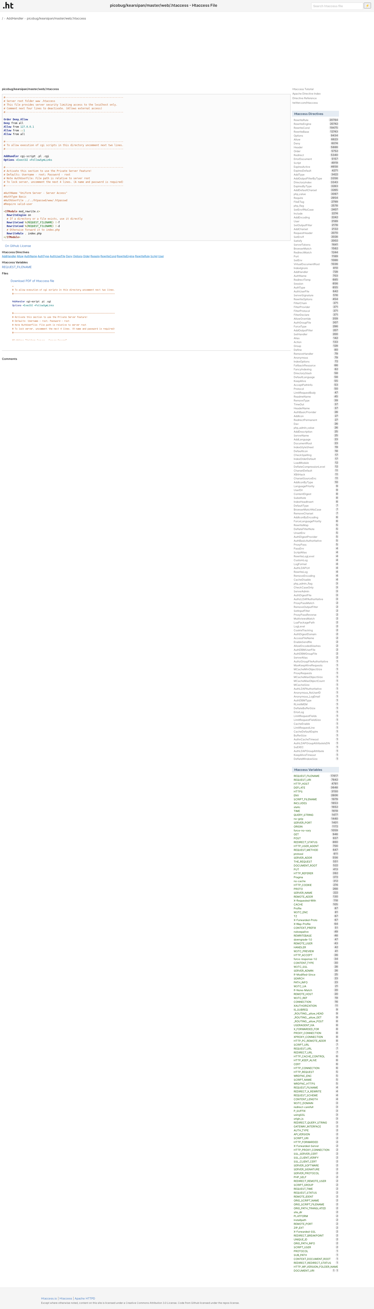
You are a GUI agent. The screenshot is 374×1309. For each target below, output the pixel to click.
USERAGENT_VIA (316, 1025)
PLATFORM (316, 1216)
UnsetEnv (316, 533)
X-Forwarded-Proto (316, 920)
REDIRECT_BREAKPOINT (316, 1235)
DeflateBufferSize (316, 708)
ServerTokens (316, 244)
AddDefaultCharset (316, 190)
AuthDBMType (316, 700)
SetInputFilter (316, 610)
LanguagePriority (316, 486)
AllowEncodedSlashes (316, 645)
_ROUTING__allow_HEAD (316, 1013)
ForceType (316, 326)
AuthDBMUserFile (316, 649)
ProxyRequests (316, 673)
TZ (316, 916)
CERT (316, 1064)
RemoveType (316, 400)
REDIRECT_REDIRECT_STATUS (316, 1262)
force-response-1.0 (316, 959)
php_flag (316, 205)
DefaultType (316, 505)
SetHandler (316, 334)
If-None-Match (316, 990)
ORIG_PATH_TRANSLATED (316, 1208)
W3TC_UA (316, 986)
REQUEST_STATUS (316, 1192)
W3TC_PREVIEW (316, 951)
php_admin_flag (316, 583)
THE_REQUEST (316, 861)
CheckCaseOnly (316, 587)
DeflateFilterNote (316, 529)
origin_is (316, 1118)
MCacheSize (316, 684)
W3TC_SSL (316, 966)
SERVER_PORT (316, 822)
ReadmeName (316, 396)
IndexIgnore (316, 268)
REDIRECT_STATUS (316, 842)
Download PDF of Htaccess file (32, 281)
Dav (316, 423)
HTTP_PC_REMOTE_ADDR (316, 1040)
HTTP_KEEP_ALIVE (316, 1060)
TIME (316, 811)
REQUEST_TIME (316, 1188)
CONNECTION (316, 1001)
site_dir (316, 1212)
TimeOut (316, 404)
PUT (316, 869)
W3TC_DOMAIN (316, 1103)
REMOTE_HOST (316, 994)
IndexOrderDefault (316, 458)
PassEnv (316, 548)
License (25, 246)
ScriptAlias (316, 552)
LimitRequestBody (316, 392)
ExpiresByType (316, 186)
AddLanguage (316, 439)
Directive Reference (304, 98)
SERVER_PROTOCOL (316, 1173)
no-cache (316, 881)
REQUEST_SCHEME (316, 1095)
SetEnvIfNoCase (316, 209)
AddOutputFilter (316, 330)
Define (316, 349)
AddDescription (316, 431)
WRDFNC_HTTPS (316, 1083)
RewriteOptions (316, 299)
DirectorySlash (316, 373)
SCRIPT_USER (316, 1247)
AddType (316, 174)
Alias (316, 338)
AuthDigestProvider (316, 536)
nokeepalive (316, 931)
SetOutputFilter (316, 225)
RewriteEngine (125, 256)
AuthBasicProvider (316, 412)
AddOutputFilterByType (316, 178)
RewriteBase (316, 131)
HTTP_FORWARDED (316, 1142)
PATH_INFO (316, 982)
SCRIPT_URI (316, 1138)
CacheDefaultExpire (316, 731)
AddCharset (316, 229)
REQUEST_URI (316, 779)
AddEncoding (316, 217)
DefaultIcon (316, 451)
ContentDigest (316, 494)
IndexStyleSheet (316, 447)
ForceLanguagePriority (316, 521)
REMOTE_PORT (316, 1223)
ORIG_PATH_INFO (316, 1243)
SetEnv (316, 260)
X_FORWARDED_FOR (316, 1029)
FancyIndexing (316, 369)
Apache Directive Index (306, 93)
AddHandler (14, 18)
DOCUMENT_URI (314, 1270)
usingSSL (316, 1114)
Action (316, 342)
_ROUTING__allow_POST (316, 1021)
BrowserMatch (316, 248)
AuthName (30, 256)
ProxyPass (316, 544)
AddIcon (316, 416)
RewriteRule (142, 256)
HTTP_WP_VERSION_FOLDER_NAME (316, 1267)
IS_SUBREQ (316, 1009)
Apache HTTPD (85, 1298)
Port (316, 256)
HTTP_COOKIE (316, 885)
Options (77, 256)
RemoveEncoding (316, 575)
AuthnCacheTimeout (316, 739)
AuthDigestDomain (316, 634)
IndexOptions (316, 361)
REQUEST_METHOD (316, 850)
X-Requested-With (316, 900)
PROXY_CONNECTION (316, 1033)
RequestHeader (316, 233)
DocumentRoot (316, 443)
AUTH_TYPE (316, 1130)
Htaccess (66, 1298)
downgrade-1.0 (316, 939)
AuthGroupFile (316, 322)
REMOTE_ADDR (316, 896)
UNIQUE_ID (316, 1239)
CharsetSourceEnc (316, 478)
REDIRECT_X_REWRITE (316, 1091)
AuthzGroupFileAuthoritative (316, 661)
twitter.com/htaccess (305, 102)
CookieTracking (316, 630)
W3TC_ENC (316, 912)
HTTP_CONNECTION (316, 1068)
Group (316, 346)
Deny (69, 256)
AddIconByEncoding (316, 517)
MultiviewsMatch (316, 618)
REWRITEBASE (316, 935)
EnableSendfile (316, 642)
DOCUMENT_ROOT (316, 865)
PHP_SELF (316, 1177)
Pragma (316, 877)
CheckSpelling (316, 455)
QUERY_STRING (316, 814)
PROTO (316, 888)
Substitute (316, 497)
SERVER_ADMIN (316, 970)
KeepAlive (316, 381)
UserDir (316, 490)
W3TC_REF (316, 998)
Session (316, 283)
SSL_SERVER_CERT (316, 1153)
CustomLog (316, 560)
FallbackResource (316, 365)
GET (316, 834)
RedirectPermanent (316, 420)
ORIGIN (316, 826)
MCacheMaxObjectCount (316, 681)
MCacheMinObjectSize (316, 669)
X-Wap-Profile (316, 924)
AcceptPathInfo (316, 384)
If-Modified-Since (316, 974)
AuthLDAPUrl (316, 568)
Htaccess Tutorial (303, 89)
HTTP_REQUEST (316, 1072)
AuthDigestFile (316, 595)
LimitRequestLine (316, 727)
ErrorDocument (316, 159)
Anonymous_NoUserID (316, 692)
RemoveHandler (316, 353)
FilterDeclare (316, 314)
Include (316, 213)
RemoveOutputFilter (316, 607)
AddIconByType (316, 482)
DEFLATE (316, 787)
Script (154, 256)
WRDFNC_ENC (316, 1075)
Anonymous (316, 357)
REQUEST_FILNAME (316, 1087)
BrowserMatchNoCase (316, 509)
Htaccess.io (49, 1298)
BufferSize (316, 735)
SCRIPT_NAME (316, 1079)
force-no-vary (316, 830)
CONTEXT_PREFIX (316, 927)
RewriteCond (108, 256)
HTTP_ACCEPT (316, 955)
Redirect (316, 155)
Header (316, 147)
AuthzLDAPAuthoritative (316, 599)
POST (316, 838)
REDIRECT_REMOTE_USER (316, 1181)
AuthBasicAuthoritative (316, 540)
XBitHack (316, 474)
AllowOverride (316, 318)
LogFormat (316, 564)
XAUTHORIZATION (316, 1005)
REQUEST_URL (316, 1048)
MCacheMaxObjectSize (316, 677)
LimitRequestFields (316, 716)
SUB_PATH (316, 1255)
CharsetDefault (316, 470)
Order (86, 256)
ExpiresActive (316, 166)
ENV (316, 795)
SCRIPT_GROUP (316, 1185)
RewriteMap (316, 525)
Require (95, 256)
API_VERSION (316, 1134)
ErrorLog (316, 712)
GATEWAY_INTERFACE (316, 1126)
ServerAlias (316, 657)
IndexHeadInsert (316, 501)
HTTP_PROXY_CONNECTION (316, 1149)
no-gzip (316, 818)
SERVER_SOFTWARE (316, 1165)
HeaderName (316, 408)
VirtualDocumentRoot (316, 264)
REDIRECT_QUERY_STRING (316, 1122)
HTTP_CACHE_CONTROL (316, 1056)
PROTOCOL (316, 1251)
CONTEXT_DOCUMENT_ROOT (316, 1259)
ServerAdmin (316, 591)
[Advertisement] (187, 52)
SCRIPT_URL (316, 1044)
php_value (316, 194)
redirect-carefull (316, 1107)
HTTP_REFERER (316, 873)
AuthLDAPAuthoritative (316, 688)
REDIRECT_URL (316, 1052)
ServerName (316, 435)
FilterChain (316, 303)
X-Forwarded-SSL (316, 1231)
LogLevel (316, 626)
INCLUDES (316, 803)
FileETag (316, 201)
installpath (316, 1220)
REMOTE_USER (316, 943)
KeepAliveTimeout (316, 755)
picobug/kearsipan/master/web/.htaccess (56, 18)
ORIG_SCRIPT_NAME (316, 1200)
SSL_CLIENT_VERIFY (316, 1157)
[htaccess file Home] (8, 5)
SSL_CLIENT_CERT (316, 1161)
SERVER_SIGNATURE (316, 1169)
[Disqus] (146, 420)
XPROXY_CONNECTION (316, 1037)
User (161, 256)
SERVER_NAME (316, 892)
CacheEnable (316, 723)
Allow (20, 256)
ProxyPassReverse (316, 614)
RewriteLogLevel (316, 556)
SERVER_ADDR (316, 857)
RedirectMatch (316, 252)
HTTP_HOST (316, 783)
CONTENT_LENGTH (316, 1099)
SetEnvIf (316, 236)
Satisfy (316, 240)
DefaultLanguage (316, 377)
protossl (316, 853)
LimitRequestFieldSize (316, 719)
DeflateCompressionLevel (316, 466)
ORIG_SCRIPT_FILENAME (316, 1204)
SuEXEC (316, 747)
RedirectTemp (316, 279)
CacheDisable (316, 579)
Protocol (316, 388)
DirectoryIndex (316, 182)
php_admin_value (316, 427)
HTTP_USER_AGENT (316, 846)
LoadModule (316, 462)
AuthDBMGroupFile (316, 653)
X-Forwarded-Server (316, 1146)
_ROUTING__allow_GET (316, 1017)
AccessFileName (316, 638)
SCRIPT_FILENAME (316, 799)
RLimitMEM (316, 704)
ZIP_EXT (316, 1227)
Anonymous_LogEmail (316, 696)
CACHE (316, 904)
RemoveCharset (316, 513)
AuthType (43, 256)
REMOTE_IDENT (316, 1196)
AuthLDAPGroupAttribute (316, 751)
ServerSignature (316, 295)
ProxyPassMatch (316, 603)
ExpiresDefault (316, 170)
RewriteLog (316, 571)
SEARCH (316, 978)
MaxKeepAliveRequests (316, 665)
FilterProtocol (316, 310)
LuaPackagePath (316, 622)
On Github (12, 246)
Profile (316, 908)
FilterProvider (316, 307)
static (316, 807)
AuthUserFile (57, 256)
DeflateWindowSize (316, 758)
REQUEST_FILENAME (17, 267)
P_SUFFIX (316, 1111)
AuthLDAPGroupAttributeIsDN (316, 743)
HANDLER (316, 947)
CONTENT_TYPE (316, 962)
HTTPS (316, 791)
